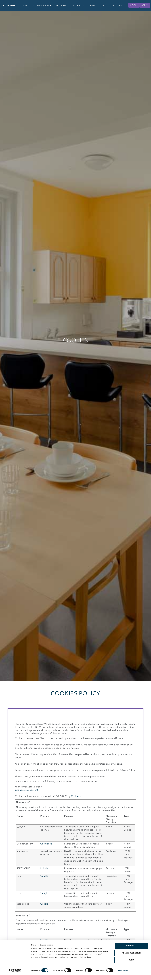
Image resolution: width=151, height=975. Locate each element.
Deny (131, 960)
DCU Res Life (62, 5)
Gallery (92, 5)
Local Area (78, 5)
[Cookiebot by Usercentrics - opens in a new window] (15, 970)
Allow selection (131, 953)
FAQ (103, 5)
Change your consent (26, 789)
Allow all (131, 946)
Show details (122, 970)
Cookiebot (76, 796)
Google (44, 875)
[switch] (67, 970)
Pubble (44, 868)
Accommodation (40, 5)
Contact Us (116, 5)
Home (24, 5)
